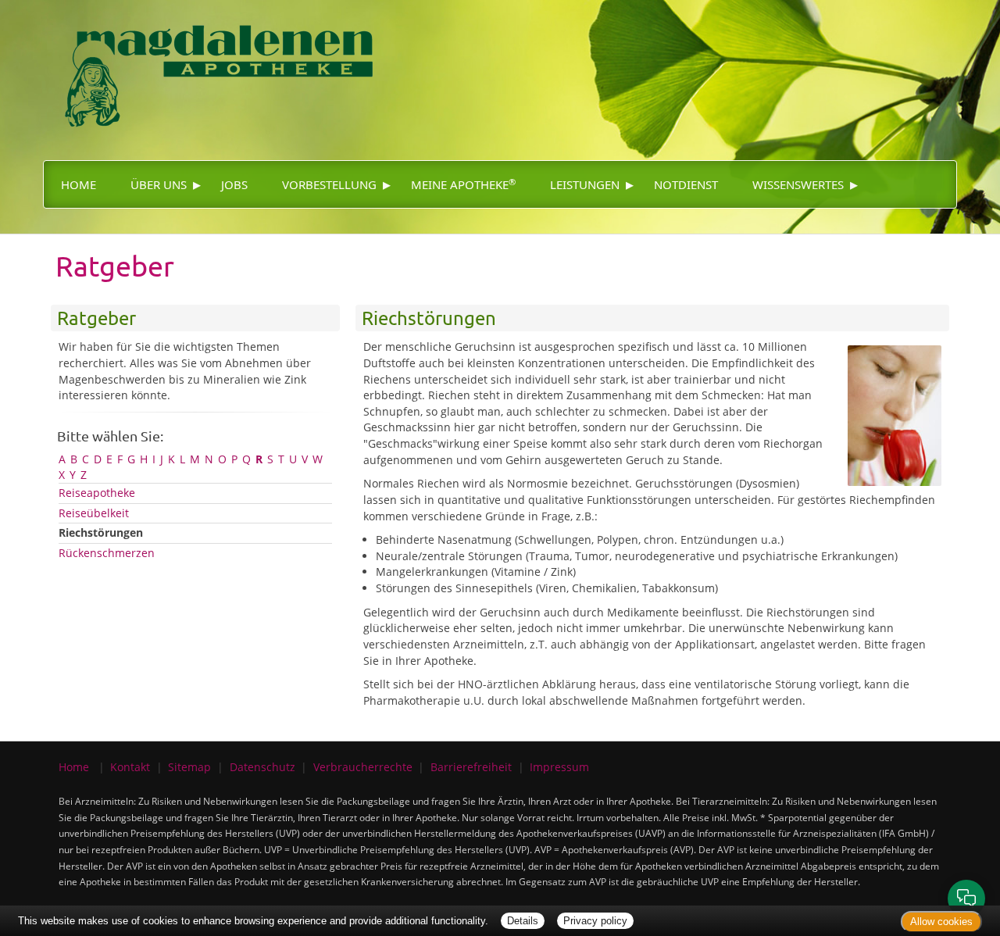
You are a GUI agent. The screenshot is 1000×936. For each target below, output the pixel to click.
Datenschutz (262, 766)
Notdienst (686, 184)
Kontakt (130, 766)
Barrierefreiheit (471, 766)
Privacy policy (595, 921)
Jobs (234, 184)
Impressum (559, 766)
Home (78, 184)
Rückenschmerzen (107, 552)
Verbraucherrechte (362, 766)
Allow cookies (941, 921)
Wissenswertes (798, 184)
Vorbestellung (329, 184)
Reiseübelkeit (94, 513)
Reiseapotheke (97, 492)
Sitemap (189, 766)
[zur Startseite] (219, 66)
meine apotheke (463, 184)
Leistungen (585, 184)
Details (522, 921)
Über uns (158, 184)
